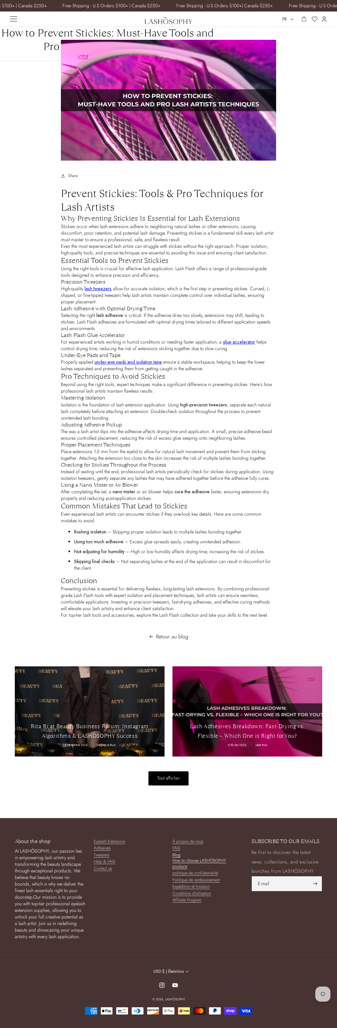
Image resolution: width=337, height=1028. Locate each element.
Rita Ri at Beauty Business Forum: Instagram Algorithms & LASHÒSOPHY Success (90, 731)
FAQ (176, 848)
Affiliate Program (186, 900)
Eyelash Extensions (109, 841)
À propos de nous (187, 841)
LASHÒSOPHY (175, 999)
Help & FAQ (104, 861)
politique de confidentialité (195, 873)
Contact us (103, 868)
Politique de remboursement (196, 880)
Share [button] (73, 176)
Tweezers (101, 855)
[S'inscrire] (315, 883)
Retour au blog (172, 636)
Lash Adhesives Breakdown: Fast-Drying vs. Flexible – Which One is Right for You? (247, 731)
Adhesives (102, 848)
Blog (176, 855)
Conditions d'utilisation (191, 893)
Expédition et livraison (191, 886)
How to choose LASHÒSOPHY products (199, 863)
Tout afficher (168, 778)
